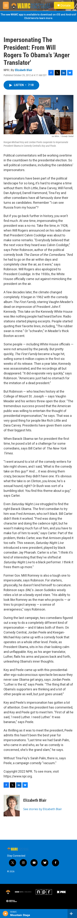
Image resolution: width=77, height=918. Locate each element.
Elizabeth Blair (23, 70)
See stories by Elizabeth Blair (42, 809)
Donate (66, 5)
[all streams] (72, 913)
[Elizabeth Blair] (12, 805)
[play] (5, 913)
